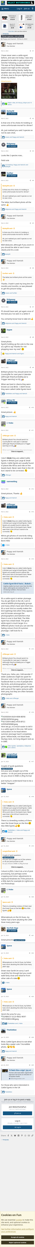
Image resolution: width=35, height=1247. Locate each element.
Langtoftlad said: (9, 851)
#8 (33, 337)
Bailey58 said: (8, 186)
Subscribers (11, 31)
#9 (33, 367)
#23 (33, 996)
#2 (33, 118)
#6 (33, 268)
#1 (33, 51)
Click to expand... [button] (17, 451)
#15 (33, 649)
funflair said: (7, 273)
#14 (33, 559)
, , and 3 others (19, 747)
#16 (33, 712)
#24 (33, 1037)
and (14, 137)
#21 (33, 935)
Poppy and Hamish (9, 39)
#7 (33, 307)
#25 (33, 1065)
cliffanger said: (8, 436)
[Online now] (4, 403)
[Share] (30, 51)
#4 (33, 180)
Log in (19, 1127)
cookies (19, 1220)
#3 (33, 151)
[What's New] (33, 8)
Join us (18, 1113)
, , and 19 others (20, 103)
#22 (33, 953)
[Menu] (5, 8)
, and (16, 165)
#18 (33, 796)
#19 (33, 846)
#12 (33, 489)
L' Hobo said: (7, 517)
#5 (33, 223)
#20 (33, 897)
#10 (33, 407)
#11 (33, 430)
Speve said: (7, 902)
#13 (33, 512)
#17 (33, 761)
